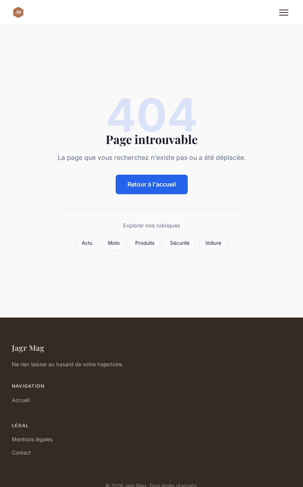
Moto (114, 243)
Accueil (21, 400)
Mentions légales (32, 439)
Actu (87, 243)
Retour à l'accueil (151, 184)
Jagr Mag (28, 347)
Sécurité (180, 243)
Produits (144, 243)
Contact (21, 452)
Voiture (213, 243)
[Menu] (283, 12)
